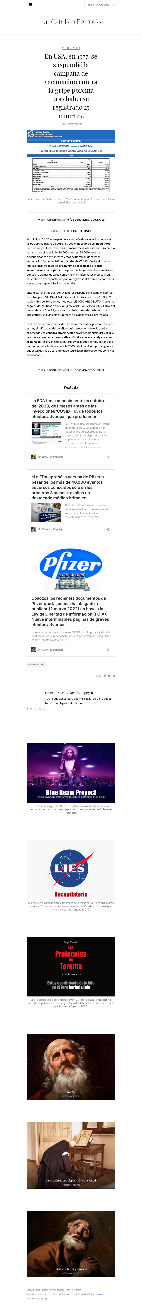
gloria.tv (62, 219)
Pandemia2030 (71, 48)
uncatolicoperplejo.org (37, 1298)
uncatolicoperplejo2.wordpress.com (88, 1294)
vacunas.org (35, 248)
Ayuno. (71, 1091)
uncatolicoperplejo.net (59, 1294)
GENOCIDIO (61, 230)
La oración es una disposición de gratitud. (71, 1180)
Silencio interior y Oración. (71, 1269)
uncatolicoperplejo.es (36, 1294)
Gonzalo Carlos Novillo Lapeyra (69, 692)
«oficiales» (108, 324)
